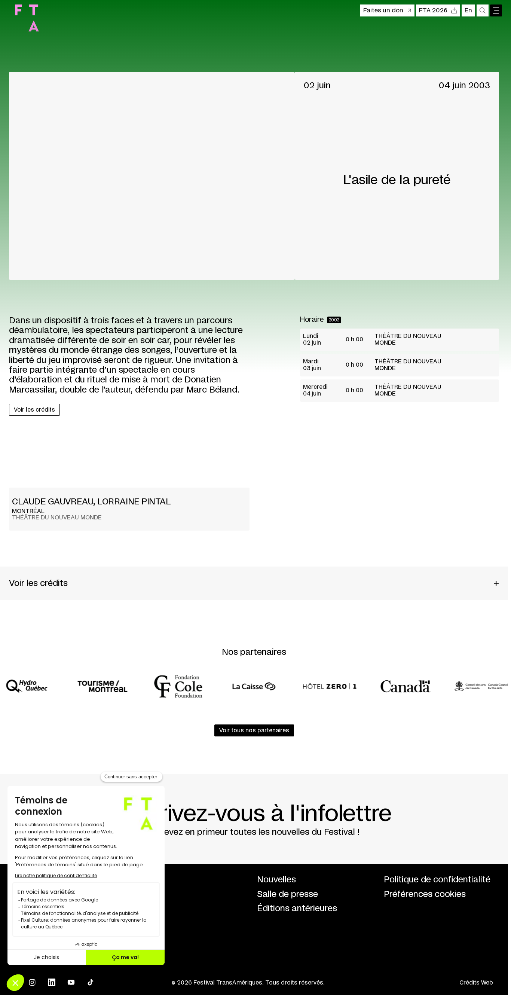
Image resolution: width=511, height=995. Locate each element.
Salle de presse (287, 894)
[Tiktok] (90, 982)
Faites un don (383, 10)
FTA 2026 (433, 10)
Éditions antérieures (297, 908)
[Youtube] (71, 982)
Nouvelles (276, 880)
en (468, 10)
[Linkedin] (51, 982)
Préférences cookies (425, 894)
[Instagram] (32, 982)
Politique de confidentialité (437, 880)
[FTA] (27, 17)
